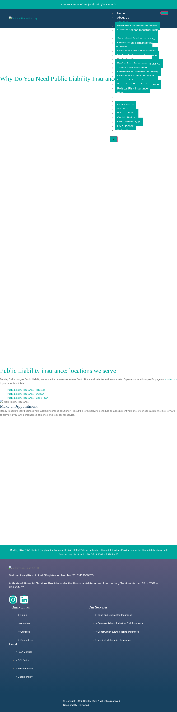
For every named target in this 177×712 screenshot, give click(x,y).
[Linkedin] (24, 599)
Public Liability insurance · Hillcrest (26, 389)
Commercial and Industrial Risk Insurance (136, 32)
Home (121, 13)
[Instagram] (13, 599)
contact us (171, 379)
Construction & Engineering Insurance (133, 45)
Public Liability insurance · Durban (25, 393)
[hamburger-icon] (164, 13)
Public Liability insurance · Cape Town (27, 397)
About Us (123, 17)
